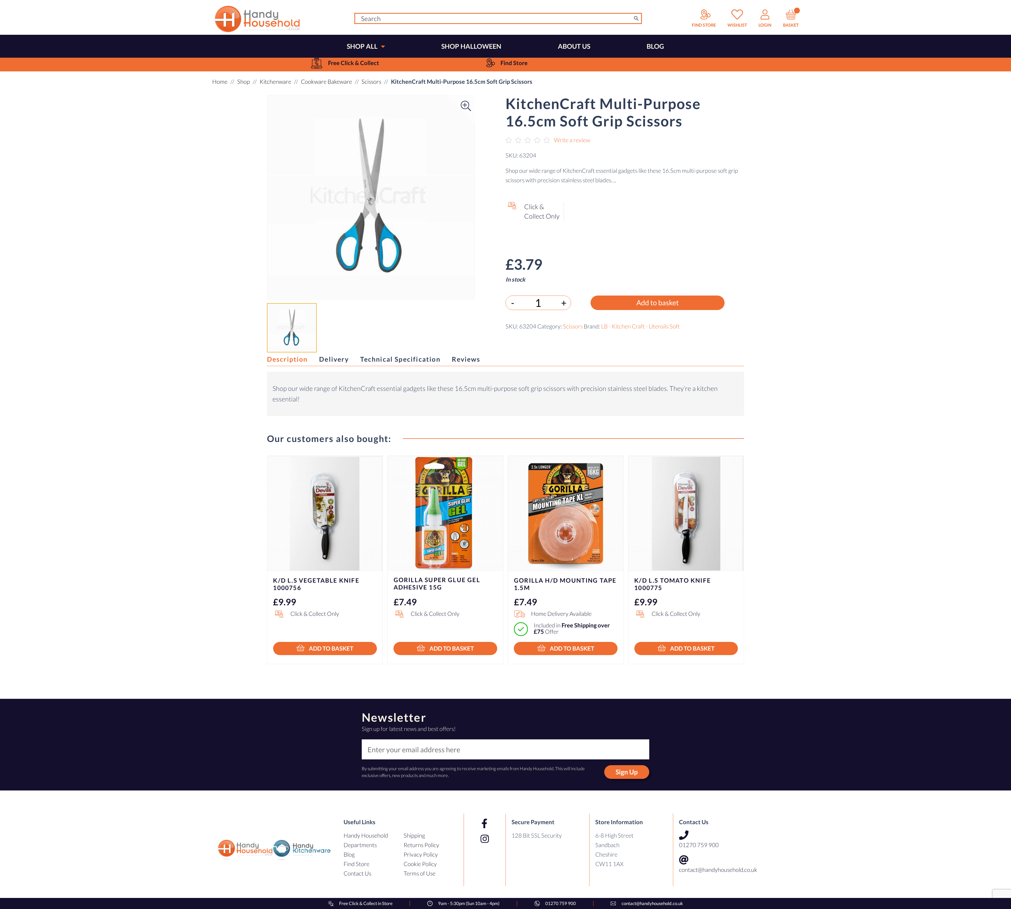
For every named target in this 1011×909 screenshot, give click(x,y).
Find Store (356, 863)
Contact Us (357, 873)
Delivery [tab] (334, 359)
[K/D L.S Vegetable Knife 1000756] (325, 513)
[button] (281, 197)
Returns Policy (421, 844)
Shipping (414, 835)
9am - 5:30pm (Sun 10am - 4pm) (468, 903)
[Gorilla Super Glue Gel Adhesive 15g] (445, 513)
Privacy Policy (421, 854)
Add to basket (657, 302)
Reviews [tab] (466, 359)
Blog (349, 854)
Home (219, 81)
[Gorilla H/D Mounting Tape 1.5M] (565, 513)
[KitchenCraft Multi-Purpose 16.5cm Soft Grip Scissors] (371, 197)
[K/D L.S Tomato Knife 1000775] (686, 513)
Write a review (572, 140)
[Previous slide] (281, 545)
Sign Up (627, 772)
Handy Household (366, 835)
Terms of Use (419, 873)
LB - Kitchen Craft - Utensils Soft (640, 326)
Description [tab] (287, 359)
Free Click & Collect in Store (366, 903)
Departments (360, 844)
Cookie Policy (420, 863)
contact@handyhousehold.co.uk (718, 869)
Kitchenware (275, 81)
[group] (345, 63)
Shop (243, 81)
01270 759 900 (699, 844)
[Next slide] (730, 545)
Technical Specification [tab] (400, 359)
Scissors (371, 81)
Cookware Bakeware (326, 81)
